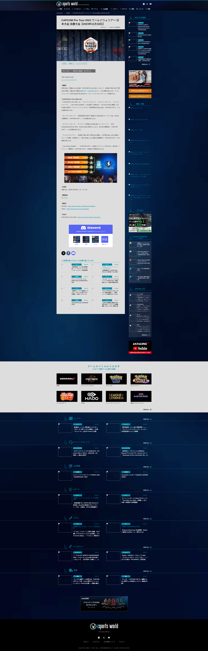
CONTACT (96, 642)
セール (68, 9)
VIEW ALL (145, 64)
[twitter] (104, 638)
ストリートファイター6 (81, 63)
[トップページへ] (104, 628)
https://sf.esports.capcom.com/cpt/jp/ (89, 217)
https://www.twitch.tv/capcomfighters (78, 209)
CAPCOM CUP (92, 91)
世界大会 (83, 91)
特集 (61, 9)
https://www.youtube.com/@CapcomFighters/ (81, 206)
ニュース (141, 9)
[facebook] (99, 638)
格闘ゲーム (71, 63)
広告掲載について (109, 642)
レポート (115, 9)
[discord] (109, 637)
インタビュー (77, 9)
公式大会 (64, 63)
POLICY (122, 642)
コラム (87, 9)
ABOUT (86, 642)
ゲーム (96, 9)
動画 (133, 9)
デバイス (124, 9)
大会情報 (105, 9)
